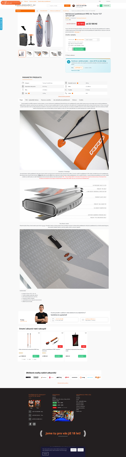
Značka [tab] (81, 100)
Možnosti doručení (83, 43)
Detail (35, 356)
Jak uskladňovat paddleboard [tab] (61, 100)
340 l (87, 93)
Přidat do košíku (79, 49)
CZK (100, 1)
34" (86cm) (45, 90)
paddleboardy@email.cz (90, 319)
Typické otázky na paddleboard (44, 1)
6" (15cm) (88, 90)
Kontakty (78, 398)
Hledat (67, 5)
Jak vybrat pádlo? (80, 39)
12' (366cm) (88, 86)
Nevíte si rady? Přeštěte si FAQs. (77, 45)
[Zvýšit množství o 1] (72, 48)
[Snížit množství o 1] (72, 50)
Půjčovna (26, 1)
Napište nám (79, 411)
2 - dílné (23, 359)
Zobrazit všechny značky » (63, 383)
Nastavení (45, 453)
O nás (77, 399)
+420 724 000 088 (59, 319)
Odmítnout (73, 449)
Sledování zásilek (80, 403)
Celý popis (77, 32)
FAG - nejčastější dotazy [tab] (31, 100)
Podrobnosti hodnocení (81, 18)
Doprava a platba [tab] (46, 100)
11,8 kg (44, 93)
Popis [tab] (21, 100)
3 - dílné (29, 359)
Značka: (68, 19)
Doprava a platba (32, 1)
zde (65, 450)
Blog (22, 1)
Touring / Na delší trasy (47, 83)
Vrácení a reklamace (80, 406)
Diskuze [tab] (74, 100)
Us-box (43, 225)
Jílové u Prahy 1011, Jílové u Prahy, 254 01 (61, 399)
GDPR (77, 409)
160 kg (87, 83)
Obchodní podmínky (80, 408)
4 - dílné (34, 359)
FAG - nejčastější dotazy (81, 401)
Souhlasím (81, 449)
